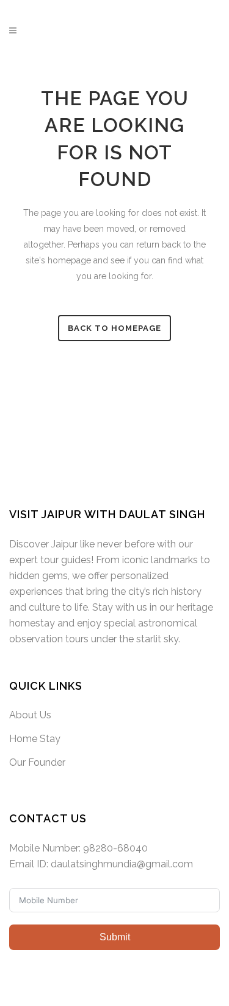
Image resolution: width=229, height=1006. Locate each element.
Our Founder (37, 762)
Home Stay (34, 738)
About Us (30, 715)
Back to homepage (114, 328)
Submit (115, 937)
